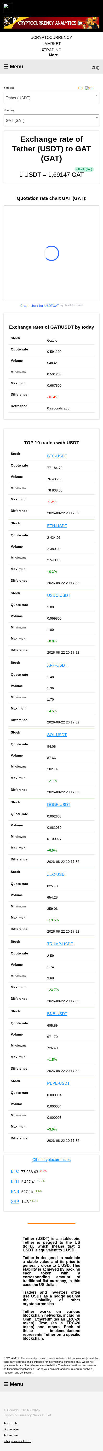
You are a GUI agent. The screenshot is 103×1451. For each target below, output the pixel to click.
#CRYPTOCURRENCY (51, 38)
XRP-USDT (57, 665)
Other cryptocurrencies (51, 1160)
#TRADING (51, 50)
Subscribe (11, 1429)
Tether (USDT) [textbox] (18, 98)
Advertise (11, 1435)
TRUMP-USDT (60, 944)
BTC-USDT (57, 456)
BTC (15, 1171)
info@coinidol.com (17, 1441)
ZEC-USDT (57, 874)
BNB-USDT (57, 1014)
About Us (10, 1423)
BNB (15, 1192)
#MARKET (51, 44)
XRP (15, 1202)
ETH (15, 1181)
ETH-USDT (57, 526)
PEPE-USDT (58, 1083)
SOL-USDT (57, 735)
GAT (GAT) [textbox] (15, 120)
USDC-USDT (58, 595)
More (53, 55)
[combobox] (51, 98)
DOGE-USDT (58, 805)
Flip (81, 88)
